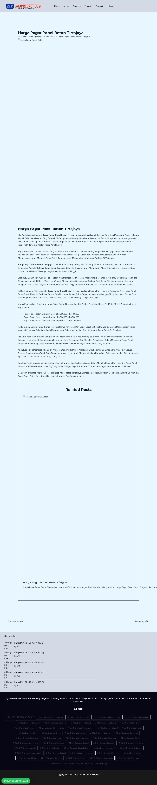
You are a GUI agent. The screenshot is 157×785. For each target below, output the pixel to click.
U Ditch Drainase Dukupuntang (25, 743)
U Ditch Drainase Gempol (79, 743)
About (66, 6)
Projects (88, 6)
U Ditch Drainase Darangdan (104, 738)
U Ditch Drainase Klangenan (108, 753)
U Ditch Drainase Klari (132, 753)
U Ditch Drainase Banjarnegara (136, 717)
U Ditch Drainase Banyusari (55, 723)
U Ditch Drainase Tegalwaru (128, 758)
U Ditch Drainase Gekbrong (53, 743)
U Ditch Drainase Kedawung (131, 748)
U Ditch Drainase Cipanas (75, 733)
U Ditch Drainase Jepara (49, 748)
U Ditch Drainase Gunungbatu (131, 743)
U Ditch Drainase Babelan (78, 717)
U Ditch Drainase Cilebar (51, 733)
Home (57, 6)
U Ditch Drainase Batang (81, 723)
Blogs (111, 6)
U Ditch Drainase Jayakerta (25, 748)
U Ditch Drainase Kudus (75, 758)
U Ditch (79, 763)
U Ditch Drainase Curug (51, 738)
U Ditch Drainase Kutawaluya (101, 758)
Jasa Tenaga (101, 763)
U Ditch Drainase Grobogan (104, 743)
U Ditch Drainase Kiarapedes (81, 753)
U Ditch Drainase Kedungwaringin (28, 753)
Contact (99, 6)
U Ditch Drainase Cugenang (27, 738)
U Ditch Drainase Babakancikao (51, 717)
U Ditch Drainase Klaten (26, 758)
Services (77, 6)
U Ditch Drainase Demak (130, 738)
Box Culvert (55, 763)
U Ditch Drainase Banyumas (29, 723)
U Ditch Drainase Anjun (21, 717)
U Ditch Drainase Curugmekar (77, 738)
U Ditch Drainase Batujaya (105, 723)
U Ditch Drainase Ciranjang (100, 733)
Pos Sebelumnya (14, 621)
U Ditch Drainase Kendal (56, 753)
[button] (115, 6)
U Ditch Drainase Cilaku (28, 733)
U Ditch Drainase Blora (129, 723)
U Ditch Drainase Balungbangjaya (106, 717)
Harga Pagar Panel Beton (98, 349)
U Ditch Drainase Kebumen (104, 748)
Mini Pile (89, 763)
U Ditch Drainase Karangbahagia (77, 748)
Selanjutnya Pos (143, 621)
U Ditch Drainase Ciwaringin (127, 733)
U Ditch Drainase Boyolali (108, 728)
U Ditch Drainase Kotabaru (51, 758)
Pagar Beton (68, 763)
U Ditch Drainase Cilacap (132, 728)
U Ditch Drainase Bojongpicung (80, 728)
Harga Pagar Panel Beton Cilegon (45, 582)
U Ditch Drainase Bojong (24, 728)
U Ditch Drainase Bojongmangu (51, 728)
